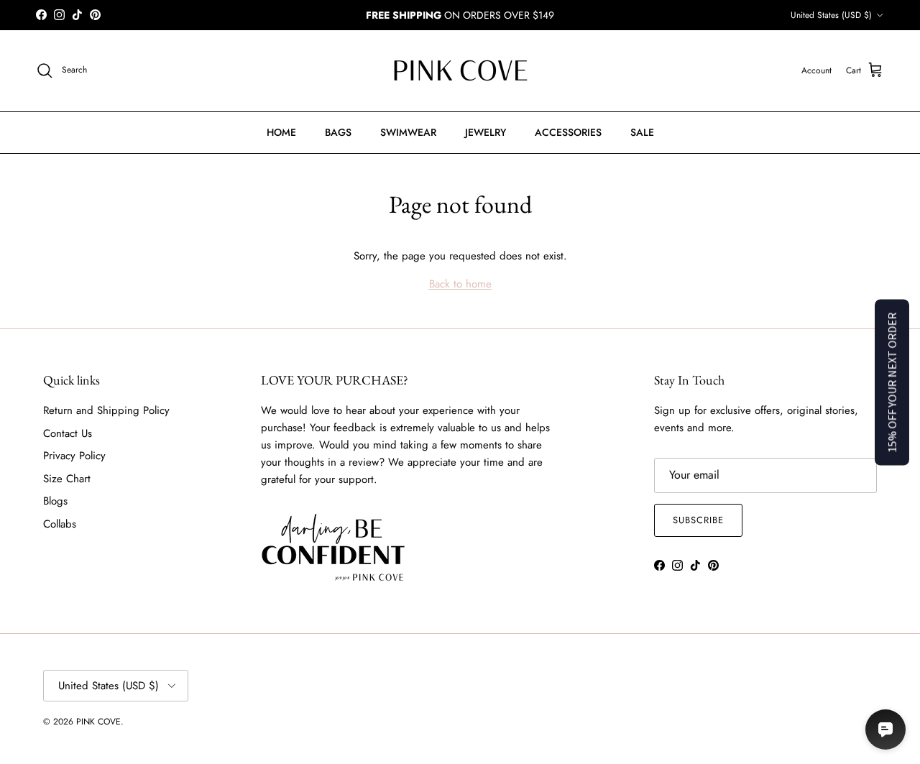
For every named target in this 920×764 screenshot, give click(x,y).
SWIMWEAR (408, 132)
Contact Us (67, 433)
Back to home (460, 284)
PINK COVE (98, 721)
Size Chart (67, 479)
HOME (281, 132)
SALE (642, 132)
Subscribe (698, 520)
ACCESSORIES (568, 132)
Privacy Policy (74, 456)
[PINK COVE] (460, 71)
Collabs (59, 524)
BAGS (338, 132)
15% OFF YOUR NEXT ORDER (892, 382)
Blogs (55, 501)
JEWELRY (485, 132)
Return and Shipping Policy (106, 410)
